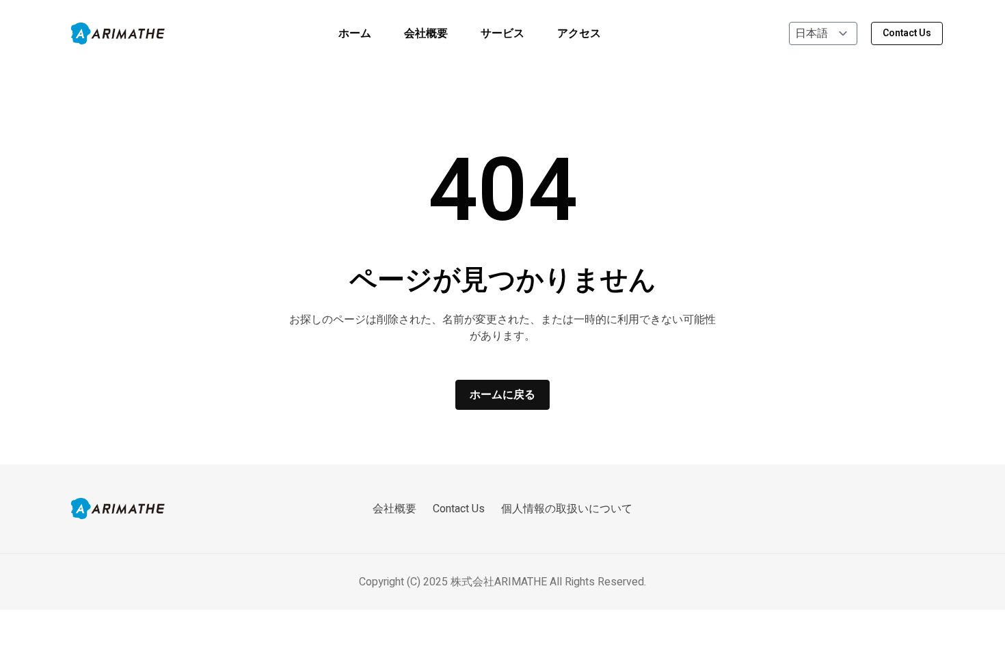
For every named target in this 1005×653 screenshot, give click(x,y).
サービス (502, 33)
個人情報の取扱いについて (566, 509)
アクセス (579, 33)
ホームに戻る (502, 395)
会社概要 (426, 33)
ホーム (354, 33)
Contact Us (907, 33)
